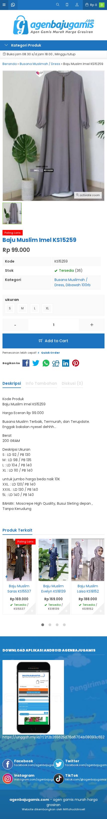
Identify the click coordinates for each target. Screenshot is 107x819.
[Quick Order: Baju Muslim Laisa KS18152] (75, 576)
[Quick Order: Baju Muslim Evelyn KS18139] (40, 576)
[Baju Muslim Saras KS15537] (19, 559)
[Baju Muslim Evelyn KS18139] (53, 559)
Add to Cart (56, 340)
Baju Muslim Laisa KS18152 (88, 589)
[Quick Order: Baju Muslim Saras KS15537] (6, 576)
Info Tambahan (41, 383)
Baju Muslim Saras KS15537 (19, 589)
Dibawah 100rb (78, 284)
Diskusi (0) (72, 383)
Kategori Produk (25, 45)
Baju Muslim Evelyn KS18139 (53, 589)
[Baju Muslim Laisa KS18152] (87, 559)
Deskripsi (11, 383)
